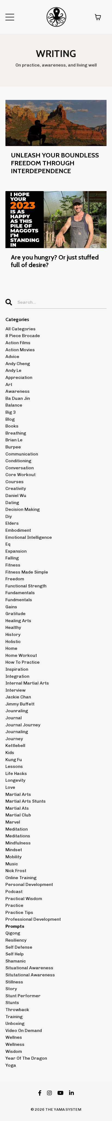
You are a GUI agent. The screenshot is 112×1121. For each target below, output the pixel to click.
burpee (13, 446)
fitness (12, 565)
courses (14, 481)
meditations (17, 835)
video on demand (23, 1030)
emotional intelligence (28, 537)
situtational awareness (30, 974)
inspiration (16, 669)
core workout (20, 474)
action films (17, 342)
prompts (14, 926)
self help (14, 954)
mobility (13, 856)
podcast (14, 891)
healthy (13, 627)
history (12, 634)
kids (9, 752)
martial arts (18, 794)
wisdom (13, 1051)
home (11, 648)
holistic (13, 641)
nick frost (15, 870)
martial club (18, 815)
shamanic (15, 961)
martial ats (17, 808)
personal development (29, 884)
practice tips (19, 912)
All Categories (20, 328)
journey (14, 738)
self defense (18, 947)
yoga (10, 1065)
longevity (15, 780)
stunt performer (23, 995)
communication (21, 454)
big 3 (10, 412)
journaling (16, 731)
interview (15, 690)
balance (13, 405)
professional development (33, 919)
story (11, 988)
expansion (16, 551)
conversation (19, 467)
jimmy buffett (20, 704)
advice (12, 356)
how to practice (22, 662)
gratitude (15, 613)
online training (20, 877)
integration (17, 676)
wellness (14, 1044)
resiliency (15, 940)
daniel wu (15, 495)
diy (8, 516)
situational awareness (29, 967)
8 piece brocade (22, 335)
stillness (14, 981)
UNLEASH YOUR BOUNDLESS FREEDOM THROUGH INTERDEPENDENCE (55, 163)
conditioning (18, 460)
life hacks (16, 773)
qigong (12, 933)
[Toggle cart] (98, 17)
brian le (14, 439)
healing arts (18, 620)
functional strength (25, 585)
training (14, 1016)
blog (10, 419)
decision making (22, 509)
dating (12, 502)
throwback (17, 1009)
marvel (12, 822)
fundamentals (20, 592)
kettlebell (15, 745)
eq (7, 544)
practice (14, 905)
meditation (16, 829)
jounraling (16, 710)
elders (12, 523)
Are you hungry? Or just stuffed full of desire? (55, 261)
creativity (15, 488)
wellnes (13, 1037)
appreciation (18, 377)
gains (11, 606)
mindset (13, 849)
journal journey (22, 724)
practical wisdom (23, 898)
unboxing (14, 1023)
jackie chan (18, 696)
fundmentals (18, 599)
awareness (17, 391)
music (11, 863)
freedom (14, 578)
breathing (15, 433)
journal (13, 717)
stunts (12, 1002)
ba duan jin (17, 398)
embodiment (18, 530)
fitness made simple (26, 572)
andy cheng (17, 363)
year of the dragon (26, 1058)
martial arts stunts (25, 801)
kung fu (13, 759)
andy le (13, 370)
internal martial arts (27, 683)
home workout (21, 655)
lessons (14, 766)
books (11, 426)
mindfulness (18, 842)
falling (12, 557)
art (8, 384)
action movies (20, 349)
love (10, 787)
